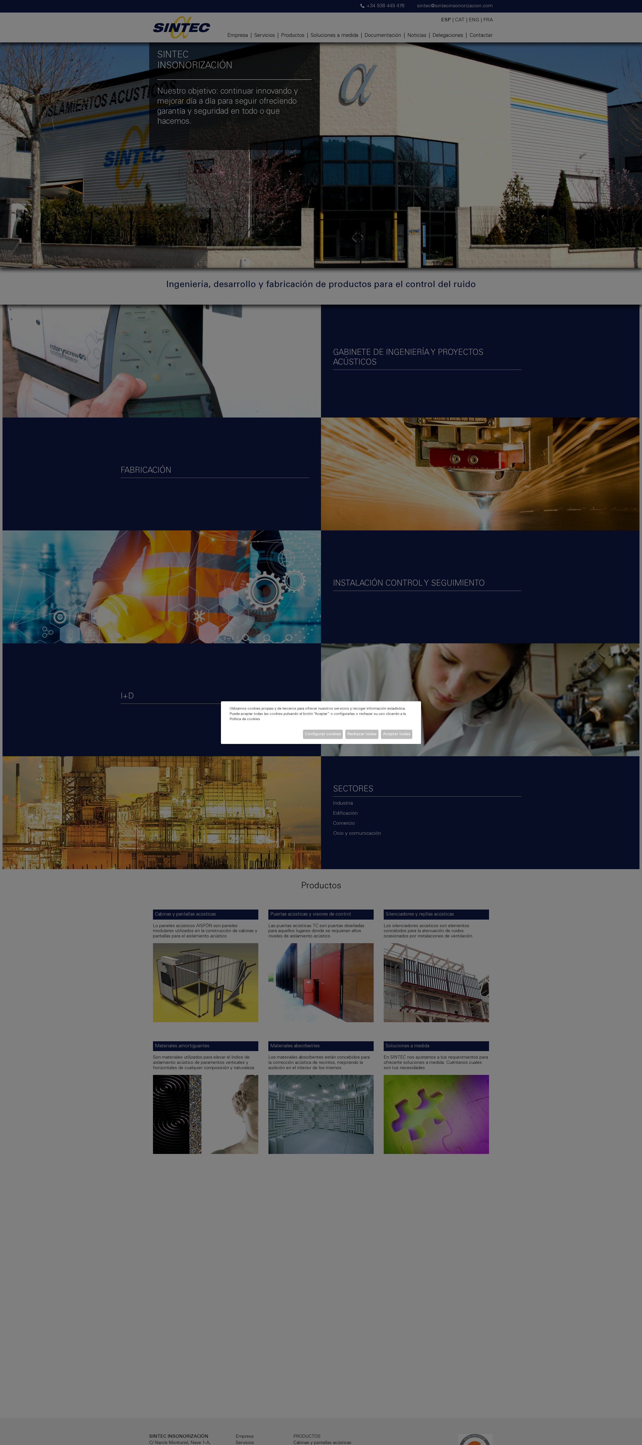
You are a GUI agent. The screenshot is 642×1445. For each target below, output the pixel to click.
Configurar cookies (323, 734)
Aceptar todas (396, 734)
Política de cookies (245, 719)
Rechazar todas (361, 734)
